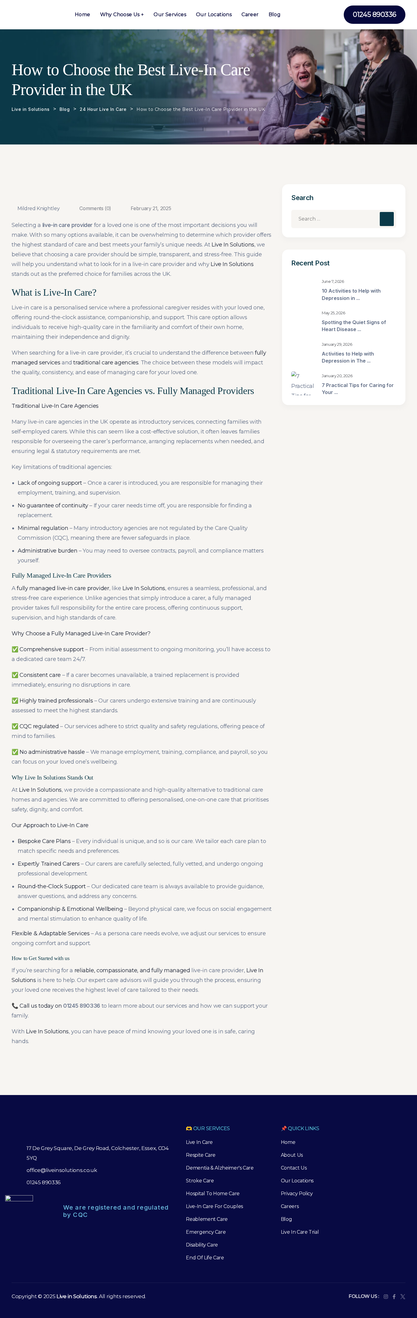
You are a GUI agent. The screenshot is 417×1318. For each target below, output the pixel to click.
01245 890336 (81, 1005)
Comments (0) (94, 208)
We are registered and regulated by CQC (116, 1211)
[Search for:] (343, 219)
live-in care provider (67, 225)
